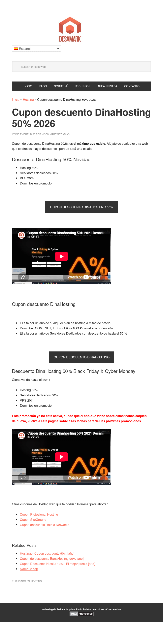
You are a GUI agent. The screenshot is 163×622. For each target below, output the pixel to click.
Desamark (81, 28)
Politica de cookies (93, 609)
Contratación (113, 609)
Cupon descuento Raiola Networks (44, 524)
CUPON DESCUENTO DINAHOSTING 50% (81, 207)
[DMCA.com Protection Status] (82, 615)
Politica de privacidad (69, 609)
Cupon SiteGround (33, 519)
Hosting (28, 99)
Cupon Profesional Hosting (39, 514)
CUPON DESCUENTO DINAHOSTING (82, 357)
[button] (36, 48)
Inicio (15, 99)
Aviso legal (48, 609)
